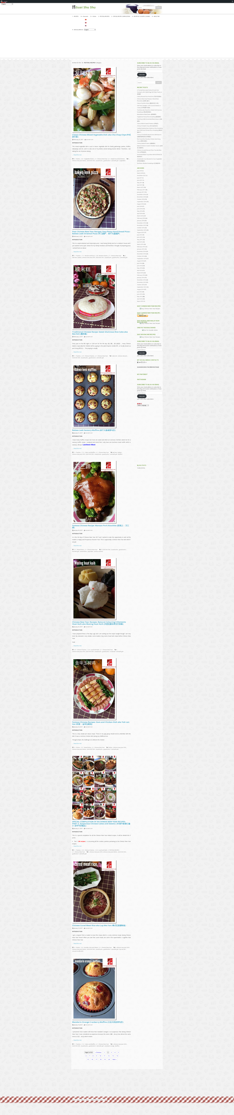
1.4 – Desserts (84, 16)
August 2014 (140, 261)
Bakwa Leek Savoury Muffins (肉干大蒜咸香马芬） (94, 430)
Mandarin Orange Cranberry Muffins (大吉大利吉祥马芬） (98, 1022)
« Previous (98, 1052)
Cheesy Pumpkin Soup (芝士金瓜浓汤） (148, 126)
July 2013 (139, 292)
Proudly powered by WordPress (81, 1100)
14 (117, 1056)
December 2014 (141, 251)
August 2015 (140, 232)
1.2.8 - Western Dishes (102, 255)
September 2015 (141, 230)
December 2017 (141, 175)
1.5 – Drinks (93, 16)
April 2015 (139, 242)
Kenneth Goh (89, 139)
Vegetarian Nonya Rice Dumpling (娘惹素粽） (149, 117)
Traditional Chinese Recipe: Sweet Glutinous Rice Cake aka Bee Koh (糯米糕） (100, 333)
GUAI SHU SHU (91, 160)
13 (113, 1056)
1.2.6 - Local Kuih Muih (93, 649)
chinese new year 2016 (88, 257)
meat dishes (83, 551)
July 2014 (139, 263)
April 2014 (139, 270)
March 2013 (140, 301)
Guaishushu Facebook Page (148, 367)
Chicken (110, 747)
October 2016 (140, 199)
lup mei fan (122, 949)
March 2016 (140, 216)
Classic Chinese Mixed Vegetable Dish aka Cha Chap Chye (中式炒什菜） (101, 136)
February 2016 (141, 218)
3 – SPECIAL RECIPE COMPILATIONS (120, 16)
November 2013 (141, 282)
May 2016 (139, 211)
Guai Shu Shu (86, 7)
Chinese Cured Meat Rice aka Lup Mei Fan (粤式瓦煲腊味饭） (99, 925)
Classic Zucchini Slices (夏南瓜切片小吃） (148, 103)
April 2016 (139, 213)
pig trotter (90, 551)
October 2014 (140, 256)
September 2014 (141, 258)
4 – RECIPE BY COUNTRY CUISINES (141, 16)
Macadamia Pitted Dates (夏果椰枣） (147, 114)
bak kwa (74, 257)
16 (92, 1059)
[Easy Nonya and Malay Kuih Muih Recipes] (150, 323)
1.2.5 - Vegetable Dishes (87, 159)
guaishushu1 (107, 160)
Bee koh (115, 356)
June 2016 (139, 209)
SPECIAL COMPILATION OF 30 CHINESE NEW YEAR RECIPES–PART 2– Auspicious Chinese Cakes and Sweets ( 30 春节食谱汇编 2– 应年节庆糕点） (101, 823)
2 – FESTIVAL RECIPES (104, 16)
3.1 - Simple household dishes (116, 159)
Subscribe (142, 74)
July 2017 (139, 178)
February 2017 (141, 190)
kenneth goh (115, 160)
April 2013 (139, 299)
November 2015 (141, 225)
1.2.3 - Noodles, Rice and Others (89, 947)
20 (109, 1059)
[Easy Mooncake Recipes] (150, 337)
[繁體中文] (90, 22)
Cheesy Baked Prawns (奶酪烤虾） (146, 143)
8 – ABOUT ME (156, 16)
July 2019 (139, 171)
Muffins (120, 454)
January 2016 (140, 220)
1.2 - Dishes (77, 159)
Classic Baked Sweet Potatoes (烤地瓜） (148, 123)
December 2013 (141, 280)
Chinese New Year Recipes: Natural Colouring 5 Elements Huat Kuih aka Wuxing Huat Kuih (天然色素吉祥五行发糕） (99, 623)
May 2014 (139, 268)
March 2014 (140, 273)
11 (104, 1056)
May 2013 (139, 296)
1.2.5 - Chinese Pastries (88, 356)
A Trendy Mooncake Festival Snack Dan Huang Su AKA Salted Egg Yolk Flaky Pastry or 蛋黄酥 (149, 92)
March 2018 (140, 173)
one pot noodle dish (77, 951)
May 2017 (139, 182)
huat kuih (113, 651)
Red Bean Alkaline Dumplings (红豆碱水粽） (149, 163)
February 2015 (141, 246)
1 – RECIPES (75, 16)
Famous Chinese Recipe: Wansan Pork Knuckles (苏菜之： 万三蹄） (100, 526)
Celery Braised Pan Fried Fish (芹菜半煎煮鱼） (149, 96)
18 (100, 1059)
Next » (114, 1059)
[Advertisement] (117, 45)
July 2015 (139, 235)
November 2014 (141, 254)
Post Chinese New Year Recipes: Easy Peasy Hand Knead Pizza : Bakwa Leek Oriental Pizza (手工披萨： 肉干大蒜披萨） (101, 232)
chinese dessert (122, 356)
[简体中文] (90, 19)
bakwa (79, 257)
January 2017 (140, 192)
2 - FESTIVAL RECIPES (113, 850)
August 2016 (140, 204)
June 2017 (139, 180)
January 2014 (140, 277)
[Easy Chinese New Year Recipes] (150, 308)
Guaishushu (99, 160)
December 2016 (141, 194)
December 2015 (141, 223)
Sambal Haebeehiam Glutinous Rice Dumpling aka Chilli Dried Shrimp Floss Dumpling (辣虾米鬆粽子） (150, 130)
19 (105, 1059)
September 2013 (141, 287)
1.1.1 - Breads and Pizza (88, 255)
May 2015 (139, 239)
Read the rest (78, 155)
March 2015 (140, 244)
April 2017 (139, 185)
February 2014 (141, 275)
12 (109, 1056)
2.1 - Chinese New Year (101, 159)
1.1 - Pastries (77, 255)
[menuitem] (232, 1)
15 (88, 1059)
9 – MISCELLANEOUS (77, 29)
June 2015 (139, 237)
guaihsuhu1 (75, 854)
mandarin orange (109, 1046)
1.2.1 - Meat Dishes (79, 549)
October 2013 (140, 284)
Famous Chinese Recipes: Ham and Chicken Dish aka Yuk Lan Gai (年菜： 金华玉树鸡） (100, 723)
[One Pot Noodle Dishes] (150, 330)
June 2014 (139, 265)
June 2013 (139, 294)
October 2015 (140, 228)
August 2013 (140, 289)
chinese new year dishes (79, 160)
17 (96, 1059)
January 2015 (140, 249)
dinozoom (104, 1100)
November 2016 (141, 197)
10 (100, 1056)
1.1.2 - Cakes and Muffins (88, 452)
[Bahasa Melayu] (90, 25)
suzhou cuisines (98, 551)
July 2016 (139, 206)
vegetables (122, 160)
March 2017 (140, 187)
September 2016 (141, 201)
